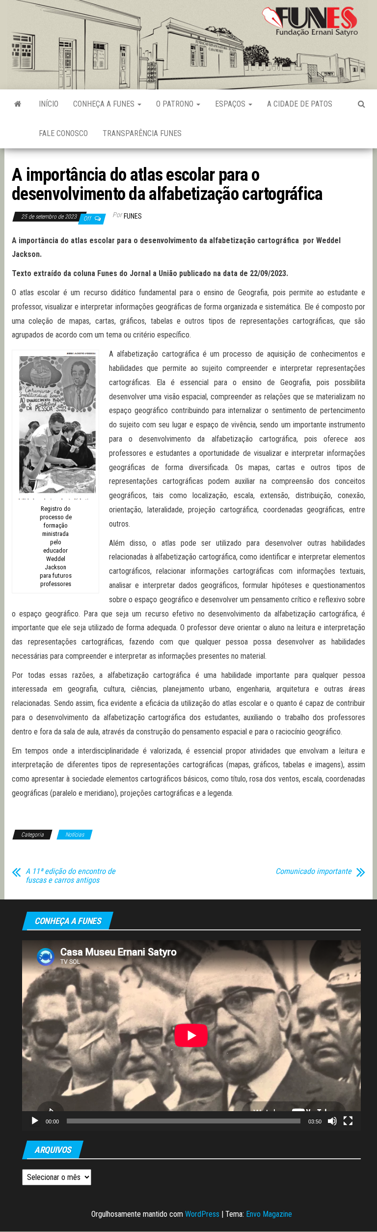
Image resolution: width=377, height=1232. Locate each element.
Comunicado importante (313, 871)
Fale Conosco (63, 133)
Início (48, 104)
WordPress (202, 1214)
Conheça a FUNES (104, 104)
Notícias (74, 834)
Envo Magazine (269, 1214)
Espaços (231, 104)
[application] (191, 1035)
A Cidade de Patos (299, 104)
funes (133, 216)
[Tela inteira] (348, 1121)
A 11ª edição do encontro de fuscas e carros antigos (70, 876)
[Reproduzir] (35, 1121)
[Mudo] (332, 1121)
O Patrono (175, 104)
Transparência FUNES (142, 133)
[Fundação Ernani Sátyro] (17, 104)
